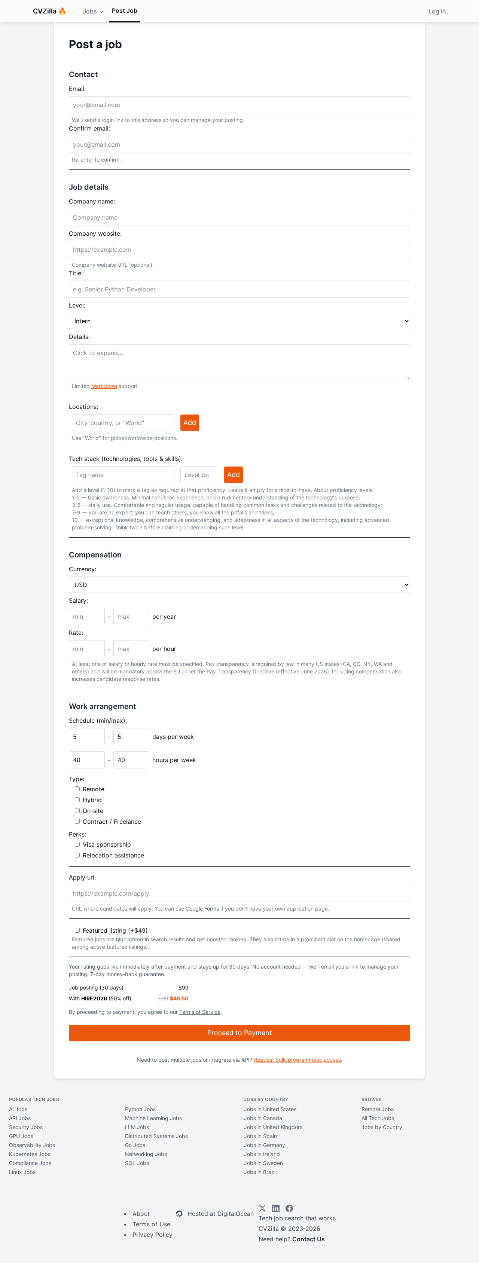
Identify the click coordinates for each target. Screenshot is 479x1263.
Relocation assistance (113, 855)
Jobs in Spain (260, 1136)
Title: (76, 273)
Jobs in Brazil (260, 1172)
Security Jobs (26, 1127)
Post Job (124, 10)
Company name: (92, 201)
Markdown (104, 386)
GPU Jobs (21, 1136)
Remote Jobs (377, 1109)
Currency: (82, 569)
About (141, 1213)
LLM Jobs (137, 1127)
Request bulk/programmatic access (297, 1059)
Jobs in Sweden (263, 1163)
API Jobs (20, 1118)
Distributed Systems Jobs (156, 1136)
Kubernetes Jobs (30, 1154)
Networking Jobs (146, 1154)
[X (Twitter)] (262, 1208)
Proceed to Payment (239, 1033)
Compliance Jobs (30, 1163)
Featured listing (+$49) (115, 930)
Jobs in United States (270, 1109)
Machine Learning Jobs (153, 1118)
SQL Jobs (137, 1163)
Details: (79, 336)
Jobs (90, 11)
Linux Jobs (22, 1172)
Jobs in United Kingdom (273, 1127)
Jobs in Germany (264, 1145)
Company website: (95, 233)
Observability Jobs (32, 1145)
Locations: (83, 406)
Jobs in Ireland (262, 1154)
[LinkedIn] (276, 1208)
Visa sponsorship (107, 844)
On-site (93, 810)
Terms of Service (199, 1012)
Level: (77, 305)
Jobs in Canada (263, 1118)
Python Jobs (140, 1109)
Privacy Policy (152, 1234)
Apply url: (82, 877)
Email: (77, 88)
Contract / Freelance (112, 821)
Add (189, 422)
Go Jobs (135, 1145)
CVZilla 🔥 (49, 11)
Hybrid (92, 800)
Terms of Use (151, 1224)
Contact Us (308, 1239)
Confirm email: (89, 128)
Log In (437, 11)
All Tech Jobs (377, 1118)
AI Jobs (18, 1109)
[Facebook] (289, 1208)
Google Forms (202, 908)
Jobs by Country (381, 1127)
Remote (93, 789)
